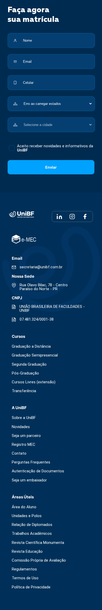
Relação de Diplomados (32, 525)
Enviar (51, 167)
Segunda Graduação (29, 364)
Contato (19, 453)
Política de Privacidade (31, 587)
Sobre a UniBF (24, 418)
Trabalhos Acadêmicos (32, 534)
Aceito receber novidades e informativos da (55, 148)
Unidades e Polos (27, 516)
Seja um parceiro (26, 436)
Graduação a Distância (31, 346)
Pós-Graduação (25, 373)
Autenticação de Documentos (38, 471)
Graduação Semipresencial (35, 355)
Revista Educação (27, 552)
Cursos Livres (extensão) (33, 382)
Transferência (24, 391)
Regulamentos (24, 569)
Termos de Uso (25, 578)
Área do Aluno (24, 507)
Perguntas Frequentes (31, 462)
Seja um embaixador (29, 480)
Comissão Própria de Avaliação (39, 560)
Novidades (21, 427)
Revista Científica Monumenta (38, 543)
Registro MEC (23, 445)
